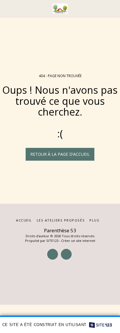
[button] (6, 8)
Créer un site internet (78, 240)
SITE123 (52, 240)
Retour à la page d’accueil (60, 154)
